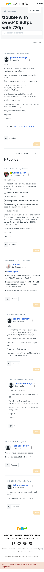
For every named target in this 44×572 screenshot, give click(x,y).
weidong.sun (12, 271)
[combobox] (22, 32)
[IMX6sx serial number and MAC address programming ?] (31, 153)
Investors (28, 535)
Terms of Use (12, 549)
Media (37, 535)
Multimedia (30, 127)
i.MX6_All (17, 127)
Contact (10, 538)
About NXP (8, 535)
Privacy (4, 549)
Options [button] (36, 42)
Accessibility (15, 552)
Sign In (40, 3)
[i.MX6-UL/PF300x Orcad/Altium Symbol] (35, 153)
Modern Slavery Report (34, 549)
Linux (23, 127)
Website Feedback (27, 552)
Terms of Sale (21, 549)
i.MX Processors (9, 11)
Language (34, 10)
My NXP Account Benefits (27, 538)
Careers (18, 535)
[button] (29, 59)
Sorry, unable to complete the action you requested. (19, 565)
